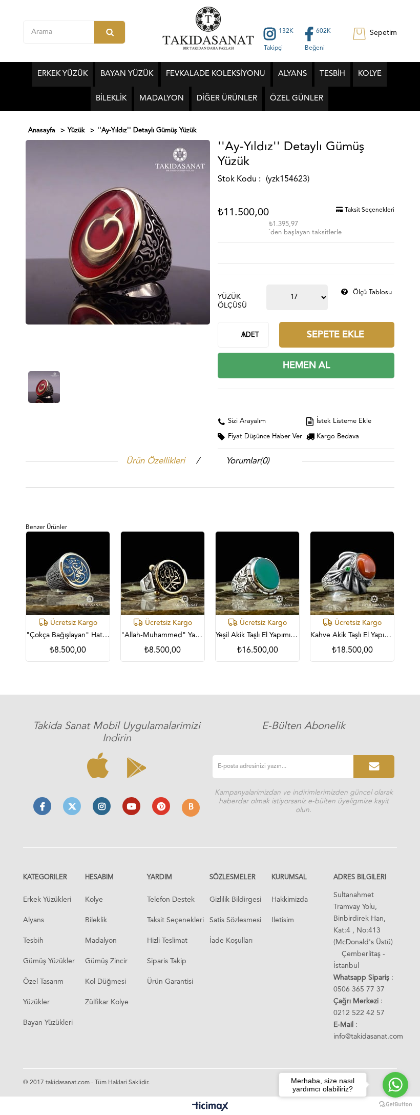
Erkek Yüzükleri (47, 899)
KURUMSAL (289, 877)
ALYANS (292, 74)
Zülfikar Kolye (107, 1002)
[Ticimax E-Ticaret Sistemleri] (210, 1107)
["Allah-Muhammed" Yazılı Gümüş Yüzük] (162, 573)
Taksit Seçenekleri (368, 210)
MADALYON (161, 99)
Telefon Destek (171, 899)
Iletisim (282, 920)
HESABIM (99, 877)
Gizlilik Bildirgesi (235, 899)
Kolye (94, 899)
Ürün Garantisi (170, 981)
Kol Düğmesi (105, 981)
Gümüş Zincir (106, 961)
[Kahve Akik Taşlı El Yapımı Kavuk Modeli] (352, 573)
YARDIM (159, 877)
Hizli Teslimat (167, 940)
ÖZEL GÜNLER (296, 99)
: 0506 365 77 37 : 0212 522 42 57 (363, 995)
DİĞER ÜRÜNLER (227, 99)
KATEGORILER (45, 877)
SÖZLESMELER (232, 877)
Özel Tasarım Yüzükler (43, 992)
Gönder (373, 766)
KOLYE (370, 74)
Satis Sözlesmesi (235, 920)
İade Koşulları (231, 940)
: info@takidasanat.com (368, 1030)
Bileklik (96, 920)
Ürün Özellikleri (155, 461)
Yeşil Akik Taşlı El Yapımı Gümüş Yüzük (257, 635)
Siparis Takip (166, 961)
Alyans (33, 920)
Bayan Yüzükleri (48, 1022)
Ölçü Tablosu (372, 292)
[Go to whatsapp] (395, 1085)
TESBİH (332, 74)
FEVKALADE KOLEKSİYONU (215, 74)
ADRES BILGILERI (359, 877)
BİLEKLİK (111, 99)
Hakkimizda (289, 899)
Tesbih (33, 940)
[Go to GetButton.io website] (395, 1104)
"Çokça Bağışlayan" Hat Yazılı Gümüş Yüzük (68, 635)
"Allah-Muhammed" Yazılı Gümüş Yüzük (162, 635)
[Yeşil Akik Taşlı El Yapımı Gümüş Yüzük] (257, 573)
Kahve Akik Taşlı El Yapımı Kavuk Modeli (352, 635)
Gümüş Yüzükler (49, 961)
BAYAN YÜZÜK (126, 74)
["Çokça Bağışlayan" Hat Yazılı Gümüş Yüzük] (68, 573)
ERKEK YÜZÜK (62, 74)
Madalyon (101, 940)
